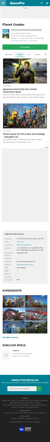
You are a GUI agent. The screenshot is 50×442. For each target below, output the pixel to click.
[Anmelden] (39, 388)
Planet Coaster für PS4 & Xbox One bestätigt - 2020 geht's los (24, 135)
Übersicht (9, 54)
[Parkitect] (7, 355)
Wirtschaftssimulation (24, 245)
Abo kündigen (34, 400)
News (20, 54)
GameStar (7, 413)
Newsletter (29, 403)
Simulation (20, 242)
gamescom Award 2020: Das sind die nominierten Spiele (20, 90)
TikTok (36, 418)
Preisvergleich (25, 47)
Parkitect (16, 350)
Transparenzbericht (32, 407)
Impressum (6, 400)
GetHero (32, 413)
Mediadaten (25, 405)
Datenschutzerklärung (38, 405)
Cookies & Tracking (17, 407)
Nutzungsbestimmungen (11, 405)
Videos (38, 54)
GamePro (15, 413)
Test (28, 54)
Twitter (14, 418)
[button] (3, 3)
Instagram (29, 418)
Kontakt (36, 403)
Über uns (14, 400)
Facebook (21, 418)
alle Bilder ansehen (10, 337)
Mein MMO (24, 413)
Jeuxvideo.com (41, 413)
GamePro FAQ (24, 400)
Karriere (21, 403)
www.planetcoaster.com (25, 264)
